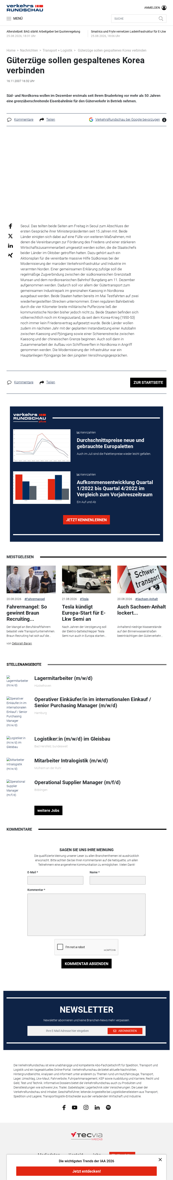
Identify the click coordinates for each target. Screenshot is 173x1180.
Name (94, 872)
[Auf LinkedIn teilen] (10, 245)
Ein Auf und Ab (86, 502)
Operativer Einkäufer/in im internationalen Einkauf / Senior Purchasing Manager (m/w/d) (92, 702)
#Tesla (84, 599)
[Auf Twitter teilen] (10, 236)
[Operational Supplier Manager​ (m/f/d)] (17, 788)
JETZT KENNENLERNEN (86, 520)
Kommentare (23, 120)
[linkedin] (97, 1107)
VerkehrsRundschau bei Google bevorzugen (127, 120)
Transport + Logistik (57, 50)
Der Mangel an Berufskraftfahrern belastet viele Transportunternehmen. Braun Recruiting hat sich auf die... (31, 631)
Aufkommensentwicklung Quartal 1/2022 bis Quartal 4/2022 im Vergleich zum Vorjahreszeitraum (115, 488)
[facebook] (64, 1107)
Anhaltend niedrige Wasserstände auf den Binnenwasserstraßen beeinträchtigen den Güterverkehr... (140, 631)
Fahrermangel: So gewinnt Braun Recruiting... (27, 613)
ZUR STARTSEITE (148, 382)
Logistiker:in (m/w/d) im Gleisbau (72, 739)
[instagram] (86, 1107)
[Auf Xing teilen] (10, 255)
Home (11, 50)
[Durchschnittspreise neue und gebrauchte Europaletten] (42, 445)
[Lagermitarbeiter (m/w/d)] (17, 681)
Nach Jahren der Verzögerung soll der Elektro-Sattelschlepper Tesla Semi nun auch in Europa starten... (84, 631)
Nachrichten (29, 50)
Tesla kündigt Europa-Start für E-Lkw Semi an (83, 613)
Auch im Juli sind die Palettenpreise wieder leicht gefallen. (114, 453)
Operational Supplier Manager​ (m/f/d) (77, 782)
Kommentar (35, 889)
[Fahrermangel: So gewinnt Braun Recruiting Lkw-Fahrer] (31, 579)
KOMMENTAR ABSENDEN (86, 963)
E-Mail (31, 872)
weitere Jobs (48, 810)
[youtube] (74, 1107)
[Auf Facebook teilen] (10, 225)
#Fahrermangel (34, 599)
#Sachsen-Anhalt (146, 599)
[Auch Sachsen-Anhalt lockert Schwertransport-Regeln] (141, 579)
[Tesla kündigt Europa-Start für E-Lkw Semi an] (86, 579)
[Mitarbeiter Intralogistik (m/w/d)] (17, 764)
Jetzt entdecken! (86, 1171)
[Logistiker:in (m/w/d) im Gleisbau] (17, 742)
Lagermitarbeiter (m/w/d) (63, 678)
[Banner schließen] (159, 1159)
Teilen (50, 120)
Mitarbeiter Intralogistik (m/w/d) (71, 761)
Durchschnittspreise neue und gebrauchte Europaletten (110, 443)
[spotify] (108, 1107)
